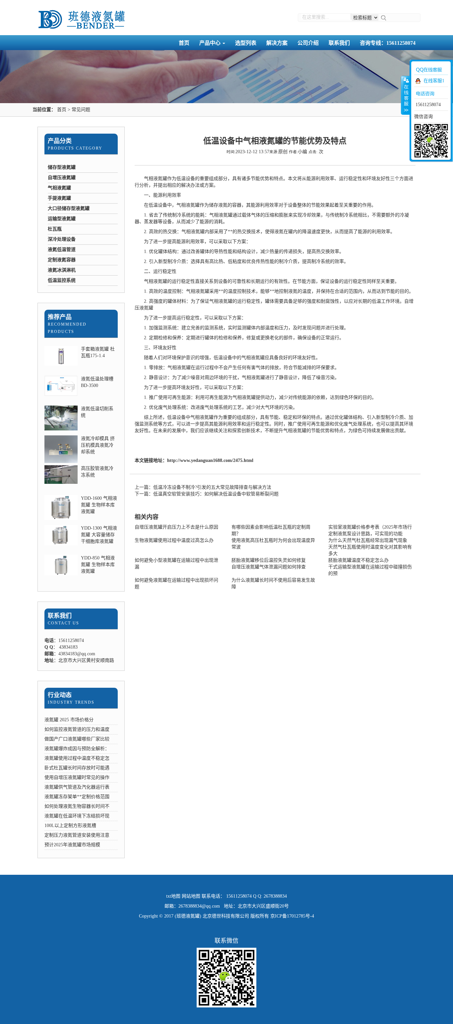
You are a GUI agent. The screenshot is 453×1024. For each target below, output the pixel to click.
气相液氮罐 (59, 187)
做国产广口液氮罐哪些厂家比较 (76, 738)
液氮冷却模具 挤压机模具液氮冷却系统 (98, 445)
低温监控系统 (62, 280)
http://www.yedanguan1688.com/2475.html (210, 460)
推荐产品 (60, 317)
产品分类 (60, 141)
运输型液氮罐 (62, 218)
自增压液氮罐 (62, 177)
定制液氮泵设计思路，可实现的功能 (365, 533)
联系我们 (339, 43)
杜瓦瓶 (55, 228)
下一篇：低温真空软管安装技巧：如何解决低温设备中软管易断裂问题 (207, 493)
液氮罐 (160, 281)
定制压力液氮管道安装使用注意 (76, 835)
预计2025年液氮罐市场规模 (72, 844)
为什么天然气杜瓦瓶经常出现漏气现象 (367, 540)
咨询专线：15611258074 (388, 43)
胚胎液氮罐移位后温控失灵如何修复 (268, 560)
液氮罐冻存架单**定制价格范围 (76, 796)
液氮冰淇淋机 (62, 270)
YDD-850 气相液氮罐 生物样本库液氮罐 (98, 564)
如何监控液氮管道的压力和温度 (76, 729)
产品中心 (210, 43)
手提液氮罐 (59, 198)
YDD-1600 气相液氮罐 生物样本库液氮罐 (99, 505)
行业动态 (60, 695)
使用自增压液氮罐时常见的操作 (76, 777)
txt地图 (173, 896)
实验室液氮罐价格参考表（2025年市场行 (370, 527)
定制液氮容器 (62, 259)
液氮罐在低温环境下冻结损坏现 (76, 815)
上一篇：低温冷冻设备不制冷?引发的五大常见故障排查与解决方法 (203, 487)
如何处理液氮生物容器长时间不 (76, 806)
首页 (184, 43)
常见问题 (81, 109)
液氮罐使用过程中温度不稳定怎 (76, 758)
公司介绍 (308, 43)
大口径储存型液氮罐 (69, 208)
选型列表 (245, 43)
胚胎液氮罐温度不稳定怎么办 (358, 560)
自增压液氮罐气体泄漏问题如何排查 (268, 566)
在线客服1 (433, 80)
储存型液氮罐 (62, 167)
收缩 (405, 95)
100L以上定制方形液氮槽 (70, 825)
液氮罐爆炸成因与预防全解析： (76, 748)
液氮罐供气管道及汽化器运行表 (76, 787)
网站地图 (191, 896)
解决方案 (277, 43)
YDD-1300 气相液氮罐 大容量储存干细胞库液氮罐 (99, 535)
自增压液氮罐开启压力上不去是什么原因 (176, 527)
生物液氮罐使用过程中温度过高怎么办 (174, 540)
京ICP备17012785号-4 (292, 916)
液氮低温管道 (62, 249)
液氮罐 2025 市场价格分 (69, 719)
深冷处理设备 (62, 239)
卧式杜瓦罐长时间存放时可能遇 (76, 767)
